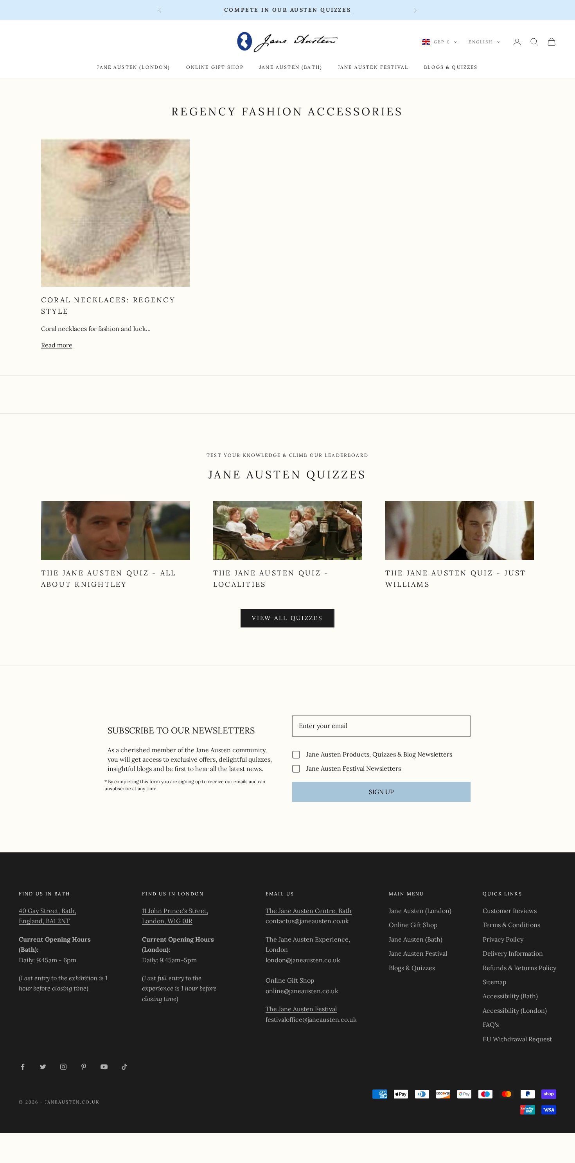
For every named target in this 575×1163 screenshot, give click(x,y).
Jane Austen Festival (373, 67)
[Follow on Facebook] (23, 1067)
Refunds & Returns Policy (519, 968)
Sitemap (495, 982)
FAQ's (491, 1024)
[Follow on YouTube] (104, 1067)
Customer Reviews (510, 911)
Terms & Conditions (511, 925)
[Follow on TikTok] (124, 1067)
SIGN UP (381, 792)
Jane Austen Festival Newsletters (353, 768)
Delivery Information (513, 953)
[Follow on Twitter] (43, 1067)
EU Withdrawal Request (517, 1039)
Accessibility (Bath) (510, 996)
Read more (56, 345)
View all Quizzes (287, 618)
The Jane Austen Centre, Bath (309, 911)
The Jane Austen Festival (301, 1009)
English (481, 42)
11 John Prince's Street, (175, 911)
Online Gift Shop (215, 67)
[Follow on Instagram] (63, 1067)
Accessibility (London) (515, 1010)
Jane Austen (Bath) (290, 67)
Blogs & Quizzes (451, 67)
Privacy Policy (503, 939)
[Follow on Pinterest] (84, 1067)
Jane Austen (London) (133, 67)
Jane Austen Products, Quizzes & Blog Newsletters (379, 754)
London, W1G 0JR (167, 921)
